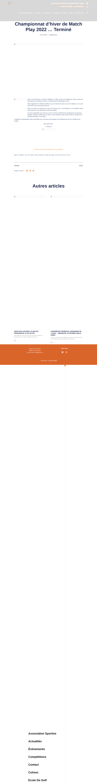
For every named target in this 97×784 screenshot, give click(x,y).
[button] (87, 13)
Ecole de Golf (79, 13)
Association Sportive (26, 13)
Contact (64, 13)
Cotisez (70, 13)
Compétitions (56, 13)
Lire (15, 340)
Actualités (37, 13)
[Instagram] (87, 7)
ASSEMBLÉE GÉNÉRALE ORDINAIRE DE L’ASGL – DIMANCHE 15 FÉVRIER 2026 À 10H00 (66, 333)
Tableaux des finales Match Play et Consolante (48, 149)
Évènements (46, 13)
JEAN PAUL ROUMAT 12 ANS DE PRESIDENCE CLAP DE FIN (26, 332)
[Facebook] (87, 3)
